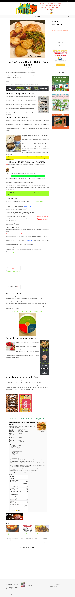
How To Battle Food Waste (18, 111)
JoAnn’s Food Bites (54, 582)
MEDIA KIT (46, 1)
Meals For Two (27, 1)
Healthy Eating (26, 60)
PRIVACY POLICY (53, 586)
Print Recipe (31, 70)
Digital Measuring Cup (29, 538)
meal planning (44, 538)
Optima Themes (15, 594)
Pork (40, 60)
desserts (22, 538)
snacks (12, 540)
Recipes (32, 1)
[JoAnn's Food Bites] (37, 9)
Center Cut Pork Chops (15, 538)
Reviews (36, 1)
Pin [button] (44, 431)
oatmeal (8, 540)
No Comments (46, 542)
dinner (36, 538)
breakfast (8, 538)
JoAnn (8, 542)
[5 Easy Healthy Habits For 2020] (42, 528)
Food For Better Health (11, 1)
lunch (39, 538)
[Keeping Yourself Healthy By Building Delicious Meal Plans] (12, 528)
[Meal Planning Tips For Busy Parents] (27, 528)
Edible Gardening (20, 1)
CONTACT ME (31, 582)
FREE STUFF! (41, 1)
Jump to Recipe (25, 70)
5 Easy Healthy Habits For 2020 (41, 533)
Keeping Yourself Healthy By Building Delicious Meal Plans (12, 533)
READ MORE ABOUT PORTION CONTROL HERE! (27, 311)
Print (41, 431)
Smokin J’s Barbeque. (14, 585)
